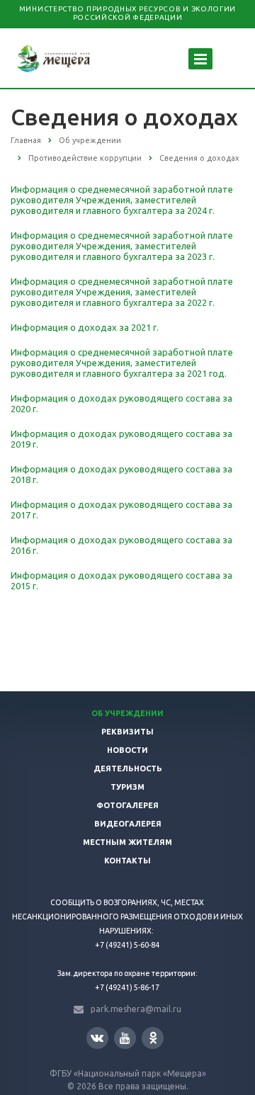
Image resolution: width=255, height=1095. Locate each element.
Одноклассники (153, 1038)
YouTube (125, 1038)
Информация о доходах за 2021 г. (85, 327)
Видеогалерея (128, 823)
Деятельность (128, 768)
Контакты (127, 860)
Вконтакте (97, 1038)
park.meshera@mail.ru (136, 1009)
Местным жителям (127, 842)
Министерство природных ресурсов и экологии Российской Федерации (127, 13)
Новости (127, 750)
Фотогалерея (127, 805)
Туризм (127, 787)
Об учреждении (127, 713)
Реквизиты (127, 731)
